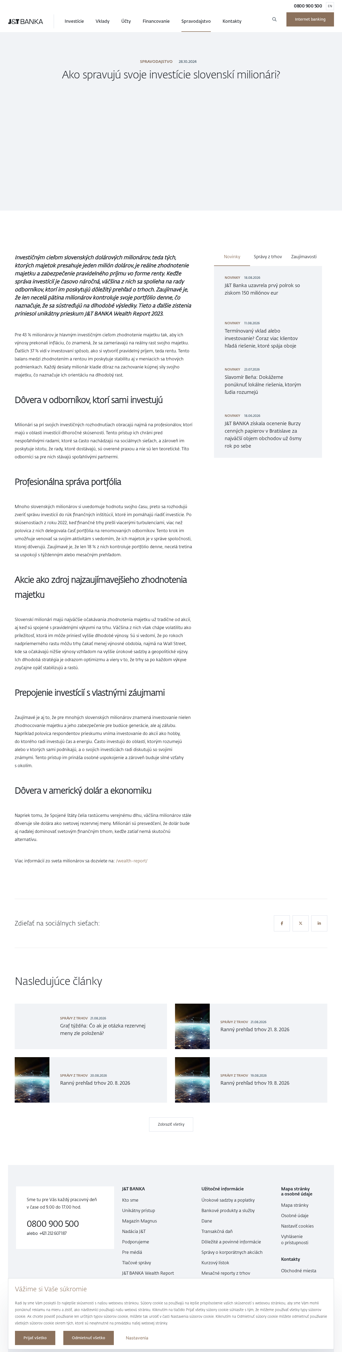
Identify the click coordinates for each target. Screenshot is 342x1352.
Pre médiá (132, 1252)
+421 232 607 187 (53, 1233)
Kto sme (130, 1200)
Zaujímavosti (304, 257)
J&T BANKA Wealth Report (148, 1273)
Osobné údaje (295, 1215)
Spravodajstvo (196, 21)
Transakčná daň (217, 1231)
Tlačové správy (136, 1263)
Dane (206, 1221)
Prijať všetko (35, 1337)
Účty (126, 21)
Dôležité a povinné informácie (231, 1242)
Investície (74, 21)
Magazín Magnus (139, 1221)
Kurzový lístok (215, 1263)
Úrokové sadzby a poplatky (228, 1200)
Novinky (232, 257)
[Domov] (25, 21)
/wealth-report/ (131, 861)
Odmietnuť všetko (88, 1337)
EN (330, 6)
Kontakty (232, 21)
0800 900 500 (308, 6)
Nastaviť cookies (297, 1226)
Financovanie (156, 21)
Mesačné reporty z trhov (225, 1273)
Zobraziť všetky (171, 1124)
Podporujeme (135, 1242)
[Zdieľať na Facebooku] (282, 923)
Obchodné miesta (298, 1271)
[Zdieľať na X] (301, 923)
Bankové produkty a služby (228, 1210)
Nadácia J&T (134, 1231)
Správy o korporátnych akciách (232, 1252)
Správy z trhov (268, 257)
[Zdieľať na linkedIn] (319, 923)
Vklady (103, 21)
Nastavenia (137, 1337)
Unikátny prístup (138, 1210)
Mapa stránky (294, 1205)
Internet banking (310, 19)
